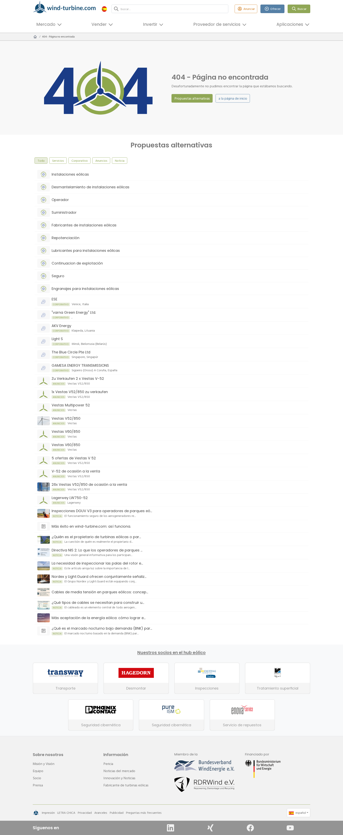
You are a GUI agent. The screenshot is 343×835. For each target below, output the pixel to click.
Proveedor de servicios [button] (216, 24)
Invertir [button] (150, 24)
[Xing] (210, 827)
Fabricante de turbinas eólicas (125, 785)
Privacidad (85, 813)
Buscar (302, 9)
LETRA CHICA (66, 813)
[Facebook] (250, 827)
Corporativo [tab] (79, 161)
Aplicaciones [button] (290, 24)
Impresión (48, 813)
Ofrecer (275, 9)
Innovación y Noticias (119, 778)
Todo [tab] (41, 161)
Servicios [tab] (58, 161)
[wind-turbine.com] (35, 37)
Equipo (38, 771)
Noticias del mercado (119, 771)
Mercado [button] (45, 24)
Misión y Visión (43, 763)
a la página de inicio (233, 98)
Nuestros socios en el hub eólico (171, 653)
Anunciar (249, 9)
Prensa (38, 785)
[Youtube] (290, 827)
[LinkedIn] (170, 827)
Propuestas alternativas (192, 98)
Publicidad (116, 813)
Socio (37, 778)
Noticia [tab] (119, 161)
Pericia (108, 763)
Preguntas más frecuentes (144, 813)
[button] (104, 9)
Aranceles (100, 813)
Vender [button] (99, 24)
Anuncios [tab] (101, 161)
